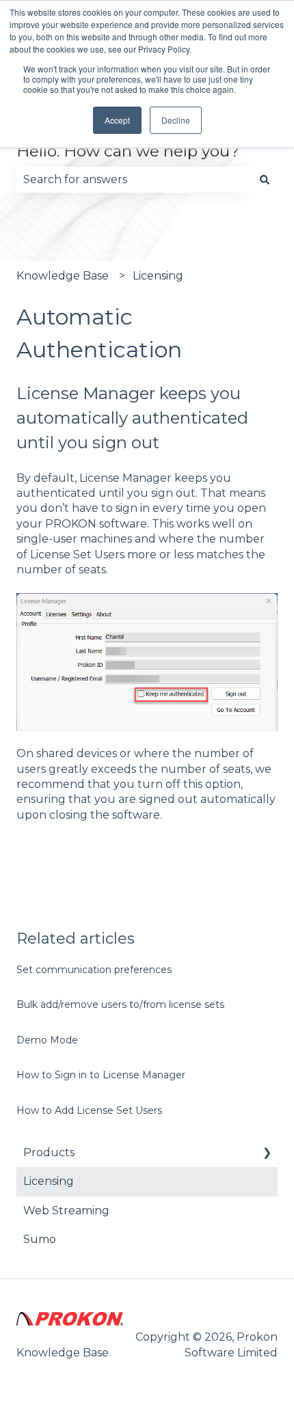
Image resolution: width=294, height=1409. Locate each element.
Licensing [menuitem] (48, 1181)
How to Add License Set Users (89, 1110)
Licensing (158, 275)
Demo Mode (47, 1040)
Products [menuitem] (49, 1152)
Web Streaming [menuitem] (66, 1210)
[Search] (265, 180)
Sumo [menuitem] (39, 1239)
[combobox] (134, 180)
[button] (267, 1154)
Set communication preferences (94, 969)
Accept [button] (117, 120)
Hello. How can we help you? (127, 151)
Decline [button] (175, 120)
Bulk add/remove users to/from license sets (120, 1004)
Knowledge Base (62, 275)
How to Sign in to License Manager (100, 1075)
